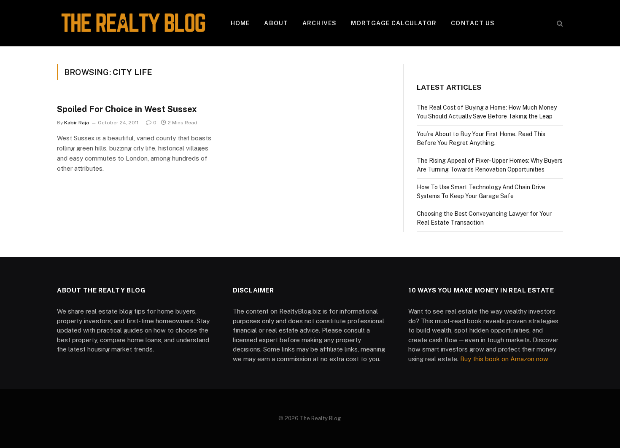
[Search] (559, 23)
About (276, 23)
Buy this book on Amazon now (504, 358)
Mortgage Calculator (394, 23)
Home (240, 23)
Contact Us (473, 23)
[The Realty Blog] (133, 23)
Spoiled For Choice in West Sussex (127, 109)
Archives (319, 23)
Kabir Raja (76, 123)
